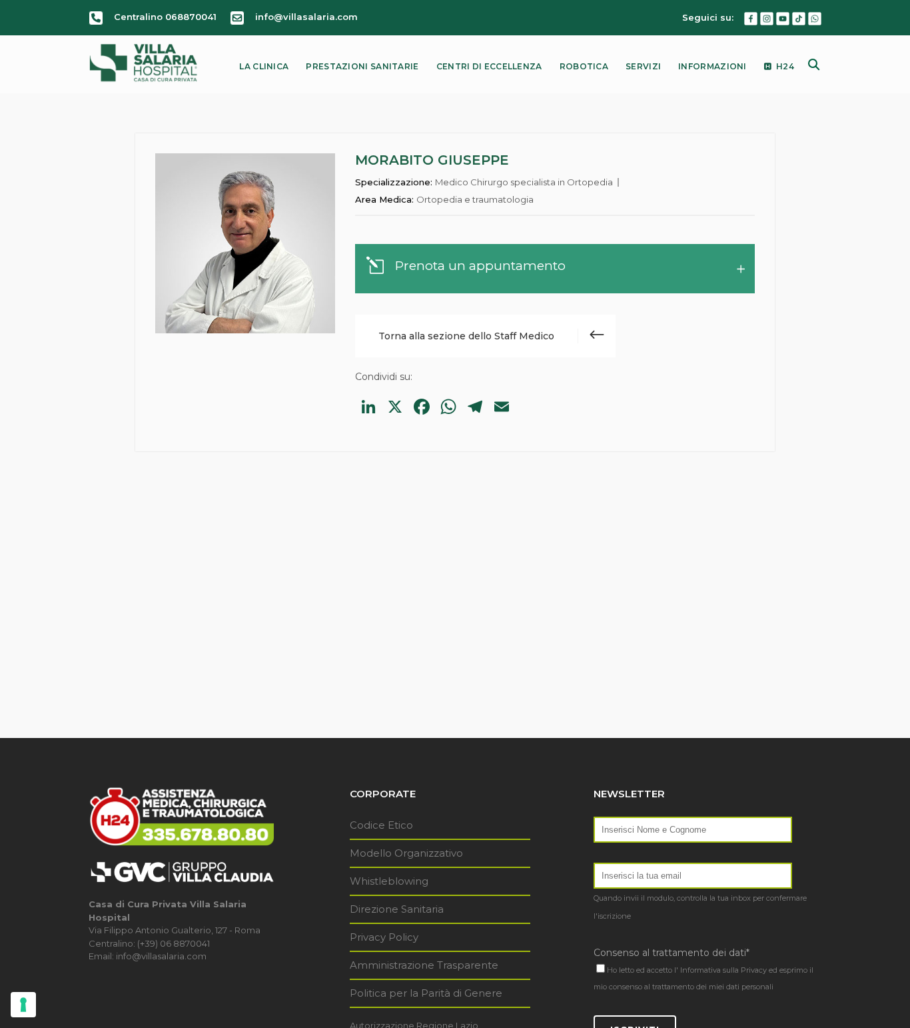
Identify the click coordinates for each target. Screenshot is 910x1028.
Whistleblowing (389, 881)
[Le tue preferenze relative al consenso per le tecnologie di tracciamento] (23, 1004)
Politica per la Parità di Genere (426, 993)
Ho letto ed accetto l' (642, 970)
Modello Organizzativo (406, 853)
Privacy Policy (384, 937)
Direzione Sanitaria (397, 909)
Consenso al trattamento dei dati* (671, 953)
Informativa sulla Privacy (723, 970)
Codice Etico (381, 825)
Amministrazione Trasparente (424, 965)
